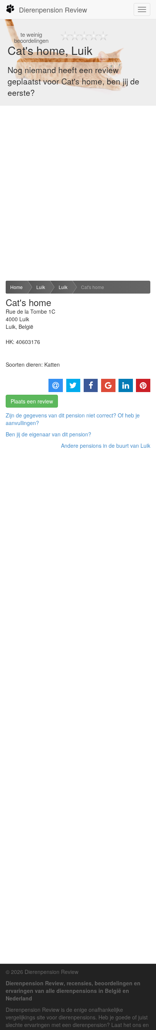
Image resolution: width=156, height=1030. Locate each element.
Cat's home (92, 287)
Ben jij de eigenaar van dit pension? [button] (48, 434)
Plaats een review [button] (32, 401)
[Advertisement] (78, 193)
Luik (40, 287)
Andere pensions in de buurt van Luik (105, 445)
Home (16, 287)
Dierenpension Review (53, 9)
